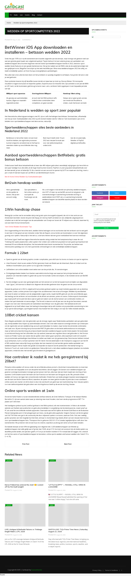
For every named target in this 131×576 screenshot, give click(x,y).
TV (11, 15)
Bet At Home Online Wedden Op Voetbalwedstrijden (23, 177)
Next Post (68, 444)
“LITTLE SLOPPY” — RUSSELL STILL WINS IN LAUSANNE (66, 486)
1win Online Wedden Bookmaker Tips (18, 227)
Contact (39, 15)
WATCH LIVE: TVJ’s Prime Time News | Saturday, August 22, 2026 (68, 530)
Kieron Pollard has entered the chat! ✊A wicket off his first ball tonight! (24, 486)
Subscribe (106, 227)
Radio (16, 15)
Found (2, 575)
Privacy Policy (96, 570)
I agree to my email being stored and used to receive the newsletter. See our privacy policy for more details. (105, 220)
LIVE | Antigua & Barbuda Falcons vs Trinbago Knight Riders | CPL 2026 (23, 530)
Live (21, 15)
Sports (9, 460)
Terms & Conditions (111, 570)
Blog (33, 15)
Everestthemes (36, 570)
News (51, 505)
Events (27, 15)
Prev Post (25, 444)
